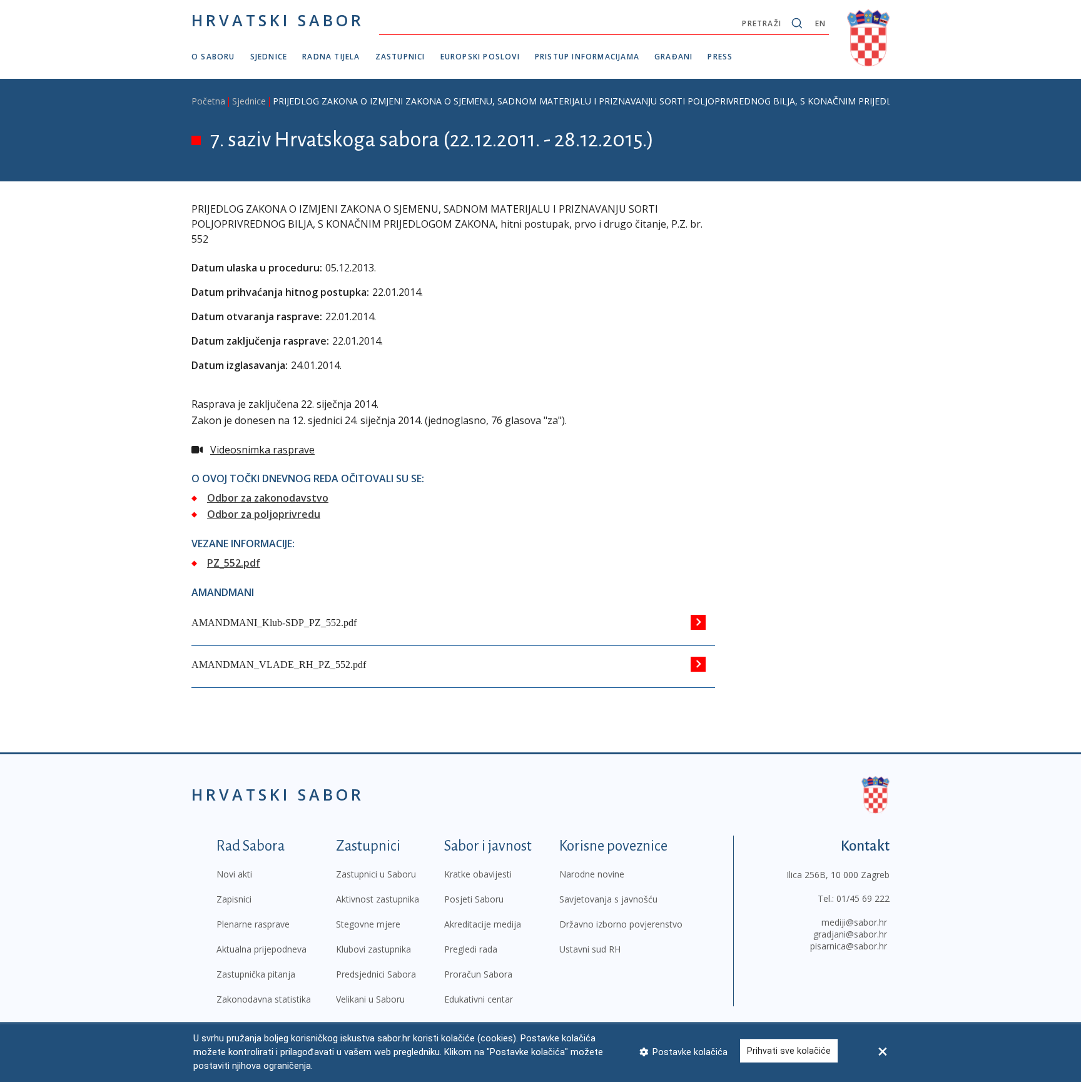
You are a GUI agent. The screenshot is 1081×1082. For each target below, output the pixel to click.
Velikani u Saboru (370, 999)
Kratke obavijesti (478, 874)
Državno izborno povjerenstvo (621, 924)
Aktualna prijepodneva (261, 949)
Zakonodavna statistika (263, 999)
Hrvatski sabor (277, 20)
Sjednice (269, 56)
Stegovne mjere (368, 924)
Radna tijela (331, 56)
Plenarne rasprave (253, 924)
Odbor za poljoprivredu (263, 514)
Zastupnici (400, 56)
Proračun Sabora (478, 974)
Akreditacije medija (482, 924)
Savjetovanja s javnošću (608, 899)
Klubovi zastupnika (373, 949)
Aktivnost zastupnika (377, 899)
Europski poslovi (480, 56)
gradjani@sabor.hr (850, 934)
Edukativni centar (478, 999)
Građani (673, 56)
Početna (208, 101)
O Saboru (213, 56)
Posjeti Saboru (474, 899)
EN (820, 23)
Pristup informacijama (587, 56)
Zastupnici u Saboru (376, 874)
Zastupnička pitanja (255, 974)
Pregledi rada (470, 949)
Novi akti (234, 874)
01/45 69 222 (863, 898)
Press (720, 56)
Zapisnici (233, 899)
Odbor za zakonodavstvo (267, 498)
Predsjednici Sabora (376, 974)
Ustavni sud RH (590, 949)
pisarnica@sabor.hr (848, 946)
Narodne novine (591, 874)
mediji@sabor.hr (854, 922)
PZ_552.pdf (233, 563)
